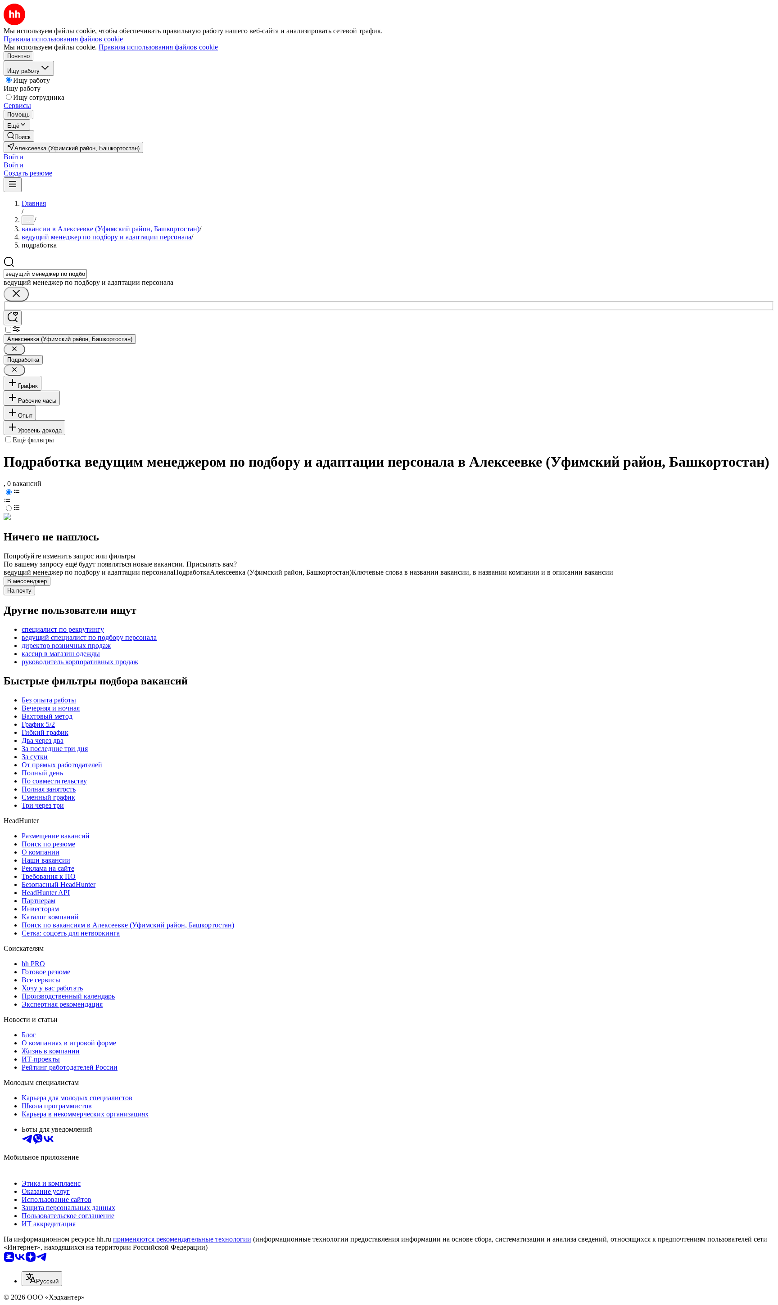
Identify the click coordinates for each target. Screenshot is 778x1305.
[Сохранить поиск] (13, 317)
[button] (13, 157)
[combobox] (45, 274)
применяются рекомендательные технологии (182, 1239)
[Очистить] (16, 294)
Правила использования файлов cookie (158, 47)
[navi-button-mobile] (13, 184)
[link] (19, 136)
